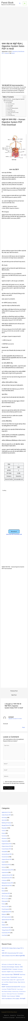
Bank (16, 964)
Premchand (4, 989)
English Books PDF (6, 843)
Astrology (4, 817)
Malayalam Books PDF (7, 883)
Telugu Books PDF (6, 930)
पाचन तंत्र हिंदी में (9, 102)
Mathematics (5, 984)
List (2, 982)
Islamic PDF (13, 979)
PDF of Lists (5, 898)
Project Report (20, 989)
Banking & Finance (6, 822)
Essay (12, 971)
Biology (19, 964)
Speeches (4, 993)
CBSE (21, 966)
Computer (14, 969)
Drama (3, 833)
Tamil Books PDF (6, 927)
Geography (4, 851)
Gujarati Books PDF (7, 859)
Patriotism (23, 986)
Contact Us (13, 1015)
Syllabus (18, 996)
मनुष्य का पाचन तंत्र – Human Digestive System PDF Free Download (14, 100)
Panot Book (7, 2)
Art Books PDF (10, 964)
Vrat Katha (4, 935)
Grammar (20, 977)
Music (3, 888)
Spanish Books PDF (7, 919)
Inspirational (5, 872)
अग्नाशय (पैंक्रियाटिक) (11, 115)
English (9, 971)
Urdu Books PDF (6, 932)
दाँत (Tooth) (10, 106)
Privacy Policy (20, 1015)
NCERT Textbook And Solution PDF (11, 986)
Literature (4, 880)
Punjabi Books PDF (6, 911)
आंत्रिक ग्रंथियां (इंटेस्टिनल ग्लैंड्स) (13, 112)
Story (3, 922)
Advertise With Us (20, 1017)
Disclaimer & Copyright (9, 1017)
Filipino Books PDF (6, 846)
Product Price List (11, 989)
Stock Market (20, 993)
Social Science (22, 991)
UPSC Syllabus (15, 998)
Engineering (5, 841)
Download (14, 531)
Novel (3, 890)
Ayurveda (4, 820)
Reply (23, 727)
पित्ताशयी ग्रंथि (10, 109)
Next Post (14, 695)
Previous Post (14, 691)
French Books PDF (6, 849)
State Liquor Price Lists (12, 993)
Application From (6, 812)
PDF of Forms (5, 896)
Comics (4, 830)
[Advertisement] (14, 26)
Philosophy (4, 901)
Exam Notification (18, 971)
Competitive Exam (7, 969)
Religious (4, 914)
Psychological (5, 909)
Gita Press (22, 974)
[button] (20, 3)
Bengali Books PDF (6, 825)
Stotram (4, 996)
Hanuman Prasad (5, 979)
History (4, 867)
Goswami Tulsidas (6, 977)
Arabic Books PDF (6, 815)
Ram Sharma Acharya (7, 991)
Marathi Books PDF (6, 885)
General (7, 53)
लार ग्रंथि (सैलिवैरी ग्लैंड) (11, 111)
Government (5, 856)
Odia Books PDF (6, 893)
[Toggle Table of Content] (23, 97)
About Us (6, 1015)
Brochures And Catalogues (8, 966)
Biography (4, 828)
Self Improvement (6, 917)
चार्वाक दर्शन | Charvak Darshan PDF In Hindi (12, 953)
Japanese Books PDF (7, 875)
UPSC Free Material (7, 998)
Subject (4, 924)
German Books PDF (7, 854)
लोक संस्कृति (22, 998)
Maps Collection (21, 982)
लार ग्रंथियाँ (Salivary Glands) (13, 108)
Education (15, 51)
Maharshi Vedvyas (13, 982)
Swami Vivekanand (11, 996)
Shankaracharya (15, 991)
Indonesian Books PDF (7, 870)
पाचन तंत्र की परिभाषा (11, 103)
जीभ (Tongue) (10, 105)
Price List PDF (5, 906)
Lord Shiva (6, 982)
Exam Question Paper (7, 974)
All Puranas (4, 964)
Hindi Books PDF (6, 864)
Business (17, 966)
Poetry (3, 904)
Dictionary (20, 969)
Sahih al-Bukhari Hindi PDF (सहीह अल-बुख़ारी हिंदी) (13, 955)
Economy (4, 836)
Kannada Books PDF (7, 877)
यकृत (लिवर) (10, 113)
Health (3, 862)
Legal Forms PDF (20, 979)
